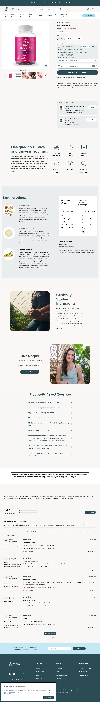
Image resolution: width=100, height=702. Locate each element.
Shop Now (68, 3)
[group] (89, 46)
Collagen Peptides (13, 15)
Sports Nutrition (22, 15)
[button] (27, 509)
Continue (48, 697)
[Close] (53, 684)
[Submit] (61, 9)
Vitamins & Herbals (64, 15)
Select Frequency (61, 43)
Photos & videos (11, 535)
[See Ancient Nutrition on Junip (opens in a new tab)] (53, 637)
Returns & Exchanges (61, 675)
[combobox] (49, 9)
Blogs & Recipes (40, 672)
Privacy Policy (56, 690)
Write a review (90, 512)
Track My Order (60, 678)
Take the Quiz (88, 15)
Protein (50, 15)
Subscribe (79, 648)
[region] (28, 691)
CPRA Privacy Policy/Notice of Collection (72, 690)
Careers (38, 682)
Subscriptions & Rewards (85, 668)
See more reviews (50, 633)
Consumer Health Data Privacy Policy (61, 692)
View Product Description (64, 32)
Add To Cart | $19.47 (77, 72)
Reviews (38, 675)
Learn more (82, 77)
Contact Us (59, 668)
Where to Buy (39, 678)
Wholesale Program (84, 675)
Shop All (6, 15)
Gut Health (56, 15)
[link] (63, 22)
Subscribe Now (67, 46)
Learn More (30, 372)
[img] (23, 522)
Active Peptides (31, 15)
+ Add (92, 107)
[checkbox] (16, 535)
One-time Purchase (68, 66)
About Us (38, 668)
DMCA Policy (59, 682)
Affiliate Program (83, 672)
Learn (76, 15)
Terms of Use (12, 692)
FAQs (57, 672)
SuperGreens (41, 15)
